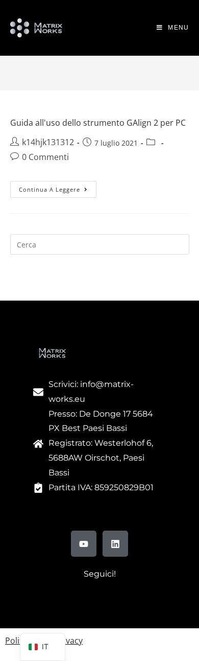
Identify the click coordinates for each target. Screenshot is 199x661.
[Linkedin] (115, 543)
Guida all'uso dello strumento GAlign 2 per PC (98, 122)
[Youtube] (83, 543)
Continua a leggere (57, 187)
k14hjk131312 (48, 142)
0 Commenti (45, 157)
